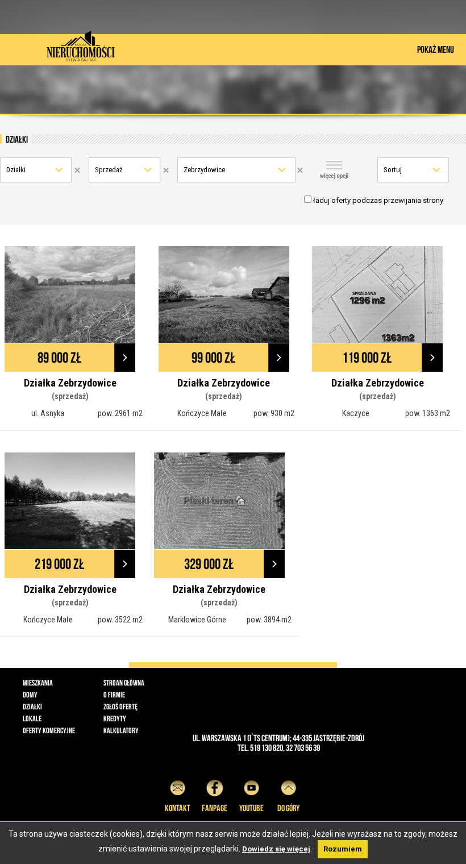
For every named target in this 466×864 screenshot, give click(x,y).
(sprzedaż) (70, 396)
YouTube (251, 808)
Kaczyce (355, 413)
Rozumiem (342, 849)
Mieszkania (38, 682)
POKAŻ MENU (435, 49)
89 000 (59, 357)
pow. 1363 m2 (427, 413)
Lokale (32, 718)
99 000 (213, 357)
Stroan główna (123, 682)
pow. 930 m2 (273, 413)
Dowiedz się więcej (276, 849)
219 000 (59, 564)
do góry (288, 808)
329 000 (209, 564)
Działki (16, 169)
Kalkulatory (121, 730)
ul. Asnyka (47, 413)
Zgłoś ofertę (120, 706)
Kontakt (177, 808)
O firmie (114, 694)
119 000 (367, 357)
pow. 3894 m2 (269, 619)
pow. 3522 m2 (120, 619)
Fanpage (214, 808)
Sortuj (393, 169)
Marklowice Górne (197, 619)
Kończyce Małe (202, 413)
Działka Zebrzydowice (70, 383)
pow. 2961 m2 (120, 413)
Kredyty (114, 718)
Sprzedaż (109, 169)
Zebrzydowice (204, 169)
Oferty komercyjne (49, 730)
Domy (30, 694)
